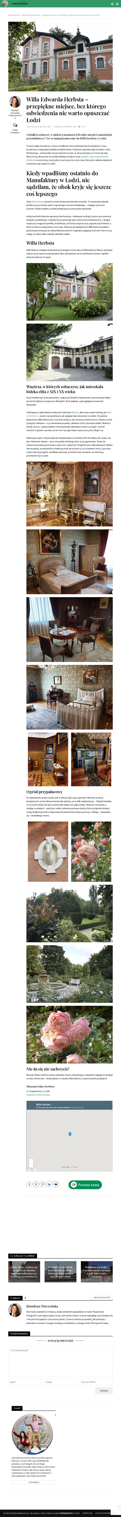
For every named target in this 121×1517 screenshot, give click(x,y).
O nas (77, 1513)
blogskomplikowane (16, 116)
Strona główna (14, 15)
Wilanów (75, 412)
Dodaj (104, 1390)
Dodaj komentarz (15, 131)
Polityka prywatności (105, 1513)
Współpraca (66, 1513)
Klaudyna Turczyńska (15, 111)
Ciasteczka (87, 1513)
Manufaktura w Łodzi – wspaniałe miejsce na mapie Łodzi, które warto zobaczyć (97, 1272)
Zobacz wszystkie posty (101, 1298)
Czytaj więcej (33, 1482)
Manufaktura (38, 201)
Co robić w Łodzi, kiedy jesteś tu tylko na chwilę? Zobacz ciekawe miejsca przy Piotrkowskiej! (60, 1272)
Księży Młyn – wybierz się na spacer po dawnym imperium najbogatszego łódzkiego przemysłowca (24, 1272)
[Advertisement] (69, 1222)
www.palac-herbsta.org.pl (38, 1094)
